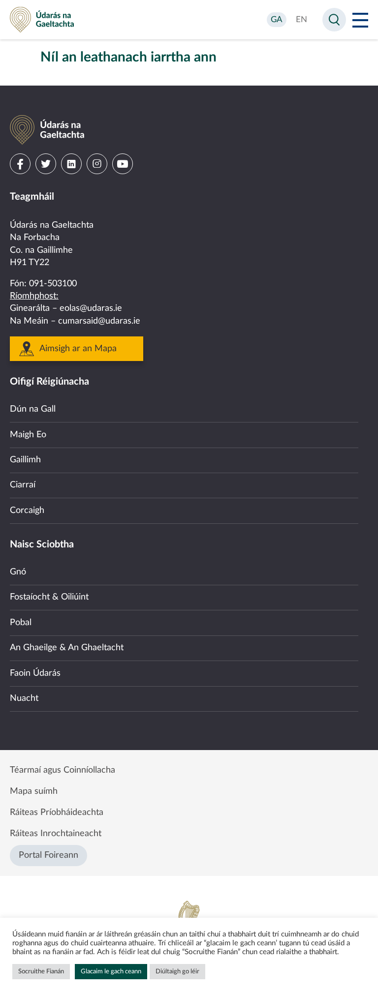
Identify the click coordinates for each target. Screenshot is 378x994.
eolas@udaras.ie (91, 308)
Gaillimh (25, 459)
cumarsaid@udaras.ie (99, 321)
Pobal (21, 622)
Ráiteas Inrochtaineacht (55, 833)
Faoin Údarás (35, 673)
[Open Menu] (360, 20)
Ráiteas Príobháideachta (56, 812)
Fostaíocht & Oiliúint (49, 597)
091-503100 (53, 283)
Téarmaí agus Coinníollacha (62, 770)
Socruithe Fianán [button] (41, 971)
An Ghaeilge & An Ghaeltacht (67, 647)
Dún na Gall (33, 409)
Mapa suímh (34, 791)
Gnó (18, 572)
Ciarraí (22, 485)
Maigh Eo (28, 434)
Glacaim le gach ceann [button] (111, 971)
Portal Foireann (48, 855)
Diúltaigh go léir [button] (177, 971)
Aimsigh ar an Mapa (78, 348)
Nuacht (24, 698)
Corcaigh (27, 510)
